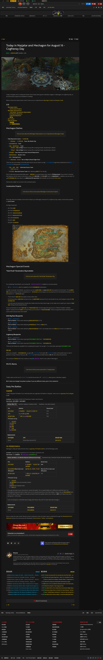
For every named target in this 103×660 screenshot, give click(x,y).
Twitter (43, 518)
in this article (57, 178)
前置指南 (54, 624)
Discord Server (37, 518)
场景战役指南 (29, 641)
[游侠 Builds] (83, 644)
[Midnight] (4, 644)
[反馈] (99, 7)
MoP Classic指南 (30, 622)
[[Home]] (9, 4)
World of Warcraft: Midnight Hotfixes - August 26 (23, 581)
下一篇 (72, 604)
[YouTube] (98, 658)
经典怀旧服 (21, 1)
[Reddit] (15, 543)
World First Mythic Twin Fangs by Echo (54, 586)
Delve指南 (4, 627)
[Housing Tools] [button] (10, 7)
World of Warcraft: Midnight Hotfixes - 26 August (23, 577)
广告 (23, 658)
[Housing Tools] (10, 612)
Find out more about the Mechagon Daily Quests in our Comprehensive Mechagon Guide (40, 134)
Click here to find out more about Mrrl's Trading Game (40, 369)
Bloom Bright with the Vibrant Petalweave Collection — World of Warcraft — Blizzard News (25, 592)
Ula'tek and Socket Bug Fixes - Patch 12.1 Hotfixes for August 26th (59, 577)
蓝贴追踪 (9, 571)
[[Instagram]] (63, 554)
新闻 (3, 7)
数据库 (31, 7)
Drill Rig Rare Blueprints (16, 114)
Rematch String (13, 418)
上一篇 (7, 604)
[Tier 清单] (4, 641)
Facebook (50, 518)
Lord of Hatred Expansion (86, 624)
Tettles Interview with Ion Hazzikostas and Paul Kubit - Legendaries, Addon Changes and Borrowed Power (59, 575)
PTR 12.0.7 (28, 4)
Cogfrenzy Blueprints (15, 115)
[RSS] (100, 658)
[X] (91, 658)
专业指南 (4, 634)
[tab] (12, 404)
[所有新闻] (3, 1)
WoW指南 (4, 622)
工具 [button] (36, 7)
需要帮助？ (6, 658)
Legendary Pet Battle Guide (36, 449)
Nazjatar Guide (59, 100)
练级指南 (4, 629)
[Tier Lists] (28, 649)
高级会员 (45, 658)
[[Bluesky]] (8, 543)
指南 (40, 7)
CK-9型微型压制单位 (15, 124)
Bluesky (48, 564)
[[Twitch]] (58, 554)
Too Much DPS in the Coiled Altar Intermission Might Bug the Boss (59, 588)
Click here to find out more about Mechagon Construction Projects (40, 191)
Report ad (100, 609)
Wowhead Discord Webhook (60, 544)
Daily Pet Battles (12, 120)
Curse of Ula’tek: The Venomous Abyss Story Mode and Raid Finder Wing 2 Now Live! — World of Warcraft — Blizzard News (25, 588)
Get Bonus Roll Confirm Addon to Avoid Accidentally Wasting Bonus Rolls (59, 594)
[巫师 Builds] (83, 646)
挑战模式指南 (29, 644)
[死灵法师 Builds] (84, 639)
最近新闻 (44, 571)
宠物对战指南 (29, 639)
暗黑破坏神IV (46, 1)
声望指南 (28, 636)
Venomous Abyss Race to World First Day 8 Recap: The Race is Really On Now (59, 590)
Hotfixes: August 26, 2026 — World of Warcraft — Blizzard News (25, 575)
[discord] (42, 543)
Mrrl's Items (11, 119)
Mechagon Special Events (15, 110)
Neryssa (14, 53)
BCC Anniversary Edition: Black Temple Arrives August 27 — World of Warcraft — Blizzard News (25, 586)
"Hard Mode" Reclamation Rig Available (20, 112)
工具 (83, 612)
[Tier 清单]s (83, 632)
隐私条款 (51, 658)
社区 (44, 7)
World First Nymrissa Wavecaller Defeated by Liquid (57, 581)
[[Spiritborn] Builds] (85, 649)
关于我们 (18, 658)
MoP (35, 1)
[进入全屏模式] (94, 7)
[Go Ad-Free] (51, 7)
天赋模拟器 (4, 639)
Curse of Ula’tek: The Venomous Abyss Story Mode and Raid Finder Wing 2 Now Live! (25, 590)
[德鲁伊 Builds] (83, 636)
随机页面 (39, 658)
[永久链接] (18, 543)
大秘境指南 (4, 632)
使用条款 (56, 658)
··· (38, 1)
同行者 (11, 117)
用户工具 (13, 658)
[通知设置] (96, 7)
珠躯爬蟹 (12, 122)
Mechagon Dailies (12, 107)
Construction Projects (16, 109)
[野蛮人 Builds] (83, 634)
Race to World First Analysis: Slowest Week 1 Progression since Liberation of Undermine (59, 579)
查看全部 (38, 571)
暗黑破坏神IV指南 (84, 622)
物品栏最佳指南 (55, 627)
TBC (29, 1)
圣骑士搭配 (82, 641)
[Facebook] (11, 543)
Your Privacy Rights (31, 658)
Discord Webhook (22, 7)
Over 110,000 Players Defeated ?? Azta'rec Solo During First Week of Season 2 (59, 592)
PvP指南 (54, 639)
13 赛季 (81, 627)
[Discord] (88, 658)
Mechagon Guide (48, 100)
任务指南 (28, 634)
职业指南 (4, 624)
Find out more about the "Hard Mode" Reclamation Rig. (40, 276)
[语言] (101, 7)
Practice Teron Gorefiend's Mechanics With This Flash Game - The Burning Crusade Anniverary (59, 583)
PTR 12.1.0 (24, 4)
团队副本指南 (5, 636)
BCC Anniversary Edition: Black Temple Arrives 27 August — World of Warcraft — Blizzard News (25, 583)
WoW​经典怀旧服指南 (57, 622)
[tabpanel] (40, 424)
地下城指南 (28, 629)
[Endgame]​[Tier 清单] (85, 629)
